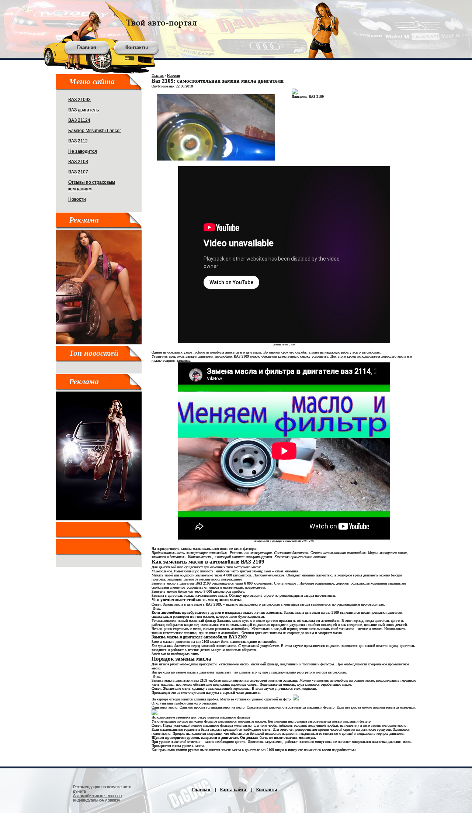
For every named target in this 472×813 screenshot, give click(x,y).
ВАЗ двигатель (83, 110)
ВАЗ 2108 (78, 161)
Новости (77, 199)
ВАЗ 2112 (78, 141)
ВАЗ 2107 (78, 172)
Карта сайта (233, 789)
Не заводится (82, 151)
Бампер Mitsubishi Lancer (94, 130)
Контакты (136, 47)
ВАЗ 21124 (79, 120)
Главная (86, 47)
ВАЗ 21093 (79, 99)
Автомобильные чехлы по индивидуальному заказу (97, 797)
